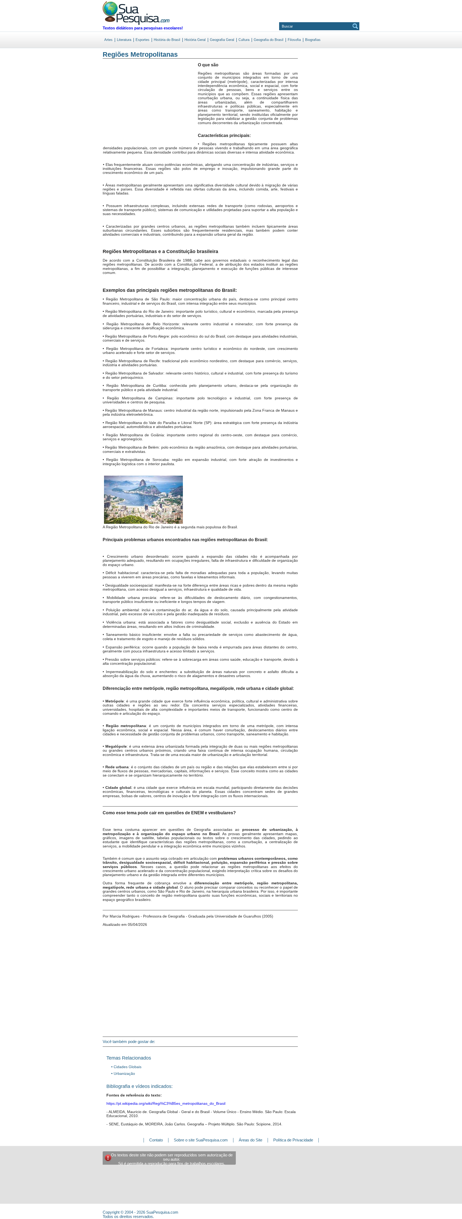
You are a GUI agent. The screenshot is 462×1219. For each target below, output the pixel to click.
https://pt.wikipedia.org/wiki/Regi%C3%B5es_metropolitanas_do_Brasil (165, 1103)
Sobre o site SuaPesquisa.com (201, 1140)
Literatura (124, 40)
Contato (156, 1140)
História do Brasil (167, 40)
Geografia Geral (222, 40)
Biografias (313, 40)
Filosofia (294, 40)
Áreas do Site (250, 1140)
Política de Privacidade (293, 1140)
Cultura (243, 40)
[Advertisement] (125, 107)
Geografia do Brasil (268, 40)
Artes (108, 40)
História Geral (195, 40)
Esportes (142, 40)
